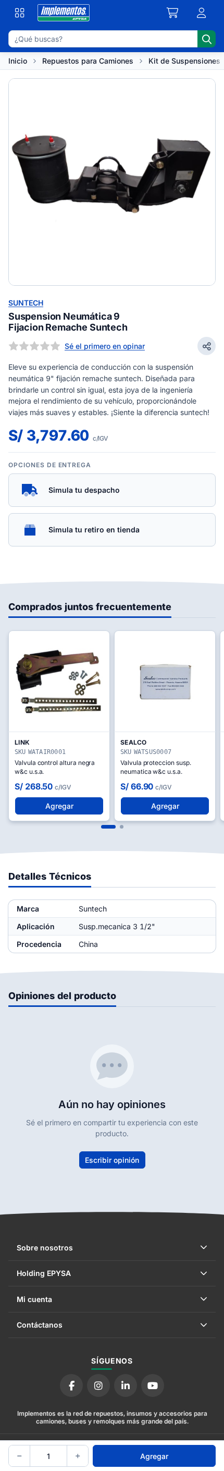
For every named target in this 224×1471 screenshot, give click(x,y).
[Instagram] (98, 1385)
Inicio (17, 60)
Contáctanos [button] (40, 1324)
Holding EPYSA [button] (44, 1273)
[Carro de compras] (172, 13)
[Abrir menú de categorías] (19, 13)
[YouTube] (152, 1385)
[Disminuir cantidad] (19, 1455)
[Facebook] (71, 1385)
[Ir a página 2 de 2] (121, 827)
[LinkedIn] (125, 1385)
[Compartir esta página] (206, 346)
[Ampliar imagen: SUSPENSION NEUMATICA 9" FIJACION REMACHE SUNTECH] (112, 182)
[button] (201, 13)
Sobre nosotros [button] (45, 1247)
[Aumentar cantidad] (77, 1455)
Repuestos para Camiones (87, 60)
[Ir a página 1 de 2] (108, 827)
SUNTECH (25, 302)
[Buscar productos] (206, 38)
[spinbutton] (48, 1455)
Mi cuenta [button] (34, 1299)
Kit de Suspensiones (184, 60)
